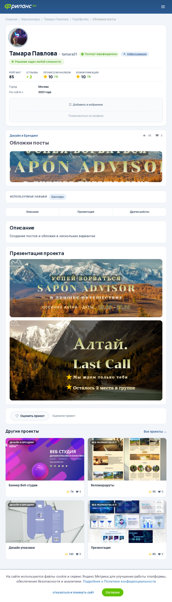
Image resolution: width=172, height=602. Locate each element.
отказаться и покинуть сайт (73, 592)
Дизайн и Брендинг (24, 135)
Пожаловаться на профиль (86, 115)
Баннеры (58, 196)
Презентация (85, 211)
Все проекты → (155, 431)
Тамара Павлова (33, 53)
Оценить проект (30, 416)
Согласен (113, 592)
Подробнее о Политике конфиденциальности (119, 581)
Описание (32, 211)
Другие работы (139, 211)
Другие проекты (22, 431)
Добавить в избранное (87, 104)
